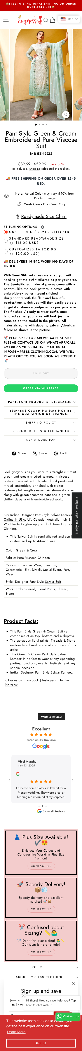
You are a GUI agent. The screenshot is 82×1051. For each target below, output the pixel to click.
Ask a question (41, 440)
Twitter (65, 680)
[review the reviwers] (17, 775)
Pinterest (11, 684)
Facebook (31, 680)
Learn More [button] (16, 1032)
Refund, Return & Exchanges (41, 431)
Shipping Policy (41, 422)
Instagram (49, 680)
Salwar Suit (53, 581)
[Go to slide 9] (40, 806)
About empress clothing (40, 977)
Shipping (34, 169)
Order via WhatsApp (41, 388)
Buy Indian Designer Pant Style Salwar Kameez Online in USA (38, 517)
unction (50, 565)
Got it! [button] (41, 1043)
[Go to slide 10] (44, 806)
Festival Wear (31, 565)
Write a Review (51, 717)
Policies (40, 967)
